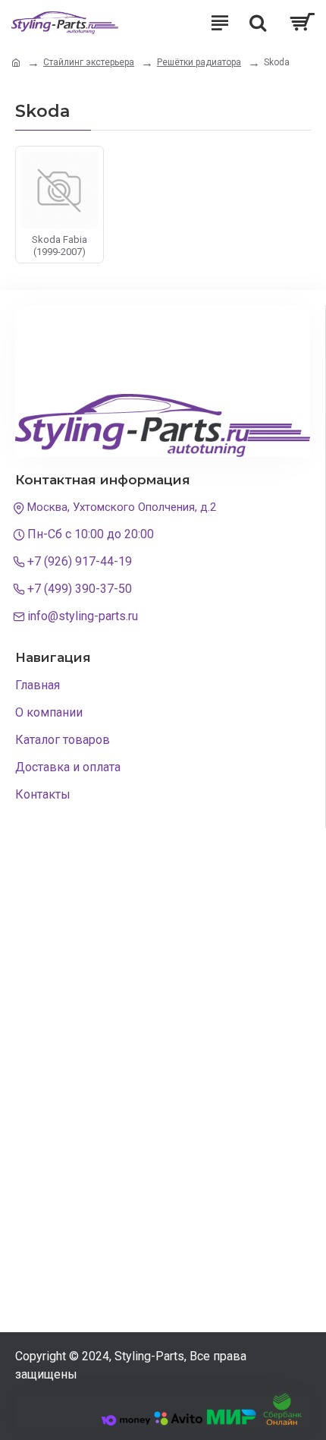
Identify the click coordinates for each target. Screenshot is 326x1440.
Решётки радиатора (199, 62)
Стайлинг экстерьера (88, 62)
